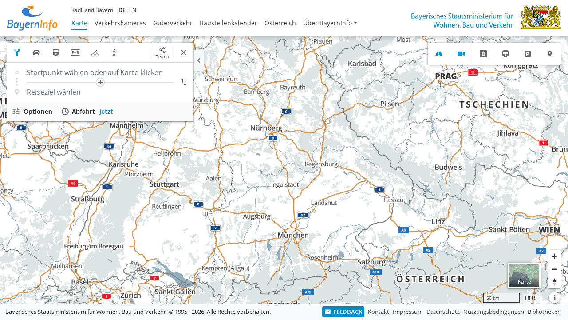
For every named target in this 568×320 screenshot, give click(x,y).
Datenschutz (443, 312)
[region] (284, 170)
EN (132, 10)
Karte (79, 23)
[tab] (439, 54)
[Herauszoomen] (554, 269)
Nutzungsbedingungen (493, 312)
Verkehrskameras (120, 23)
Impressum (408, 312)
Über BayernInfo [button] (327, 23)
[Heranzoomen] (554, 256)
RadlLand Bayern (92, 10)
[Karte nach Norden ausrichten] (554, 282)
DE (122, 10)
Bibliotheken (544, 312)
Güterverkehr (173, 23)
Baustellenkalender (228, 23)
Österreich (280, 23)
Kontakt (378, 312)
